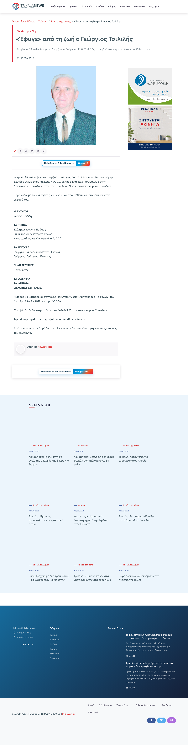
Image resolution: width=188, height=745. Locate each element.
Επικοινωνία (93, 712)
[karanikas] (150, 127)
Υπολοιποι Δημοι (41, 446)
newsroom (45, 347)
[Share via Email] (38, 150)
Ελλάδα (100, 6)
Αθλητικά (125, 6)
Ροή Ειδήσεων (58, 6)
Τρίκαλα (73, 6)
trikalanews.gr (68, 714)
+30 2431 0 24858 (25, 637)
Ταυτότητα (167, 705)
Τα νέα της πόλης (61, 21)
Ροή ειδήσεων (105, 705)
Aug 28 (132, 656)
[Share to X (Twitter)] (26, 150)
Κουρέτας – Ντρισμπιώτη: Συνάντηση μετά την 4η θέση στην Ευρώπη (91, 520)
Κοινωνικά (139, 6)
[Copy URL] (43, 150)
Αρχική (91, 705)
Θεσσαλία (87, 6)
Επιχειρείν (154, 6)
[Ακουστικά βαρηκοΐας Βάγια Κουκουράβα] (150, 85)
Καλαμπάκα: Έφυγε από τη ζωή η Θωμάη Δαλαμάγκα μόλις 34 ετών (94, 460)
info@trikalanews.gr (26, 628)
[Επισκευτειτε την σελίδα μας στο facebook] (151, 720)
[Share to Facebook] (20, 150)
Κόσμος (112, 6)
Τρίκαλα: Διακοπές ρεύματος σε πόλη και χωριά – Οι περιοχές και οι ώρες (149, 665)
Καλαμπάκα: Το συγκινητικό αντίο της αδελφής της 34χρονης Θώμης (49, 460)
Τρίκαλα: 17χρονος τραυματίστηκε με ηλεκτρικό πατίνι (46, 520)
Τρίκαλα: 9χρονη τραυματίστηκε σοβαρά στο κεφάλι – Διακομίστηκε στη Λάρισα (149, 636)
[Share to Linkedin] (32, 150)
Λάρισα (81, 505)
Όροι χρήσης (122, 705)
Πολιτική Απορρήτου (145, 705)
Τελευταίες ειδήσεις (23, 21)
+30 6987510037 (24, 632)
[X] (161, 720)
